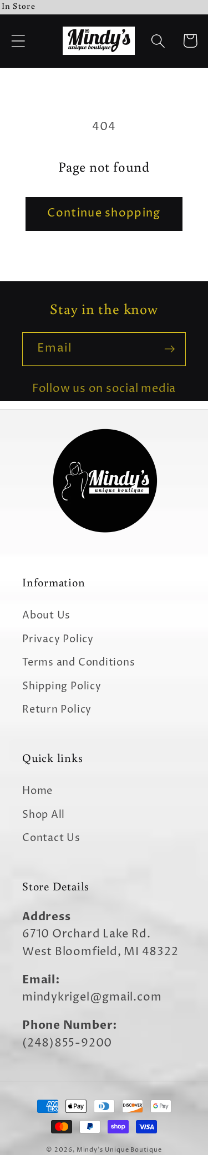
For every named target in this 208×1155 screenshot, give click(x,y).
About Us (46, 615)
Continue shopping (103, 213)
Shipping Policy (62, 686)
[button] (18, 40)
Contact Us (51, 838)
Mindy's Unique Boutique (119, 1150)
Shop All (43, 815)
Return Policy (57, 709)
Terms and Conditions (78, 662)
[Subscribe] (169, 349)
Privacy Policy (58, 639)
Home (37, 791)
